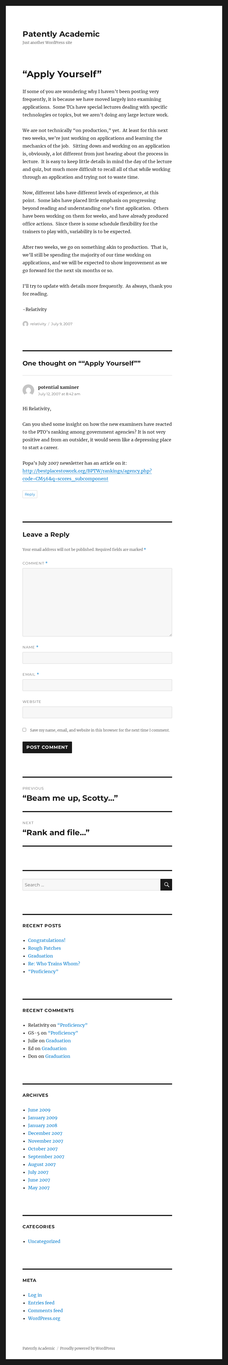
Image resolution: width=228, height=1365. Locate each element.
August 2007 (42, 1164)
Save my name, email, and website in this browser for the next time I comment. (100, 730)
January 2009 (43, 1117)
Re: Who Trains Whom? (54, 963)
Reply (30, 494)
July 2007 (38, 1172)
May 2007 (38, 1187)
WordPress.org (44, 1318)
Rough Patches (44, 948)
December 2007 (45, 1133)
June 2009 (39, 1110)
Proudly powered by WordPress (87, 1348)
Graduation (40, 956)
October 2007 (43, 1149)
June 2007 (39, 1180)
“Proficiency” (43, 971)
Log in (35, 1295)
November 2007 (45, 1141)
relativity (38, 324)
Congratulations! (47, 940)
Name (31, 647)
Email (31, 674)
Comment (35, 563)
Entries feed (41, 1303)
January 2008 (42, 1125)
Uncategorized (44, 1241)
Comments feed (45, 1310)
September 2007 (46, 1156)
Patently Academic (61, 34)
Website (32, 701)
